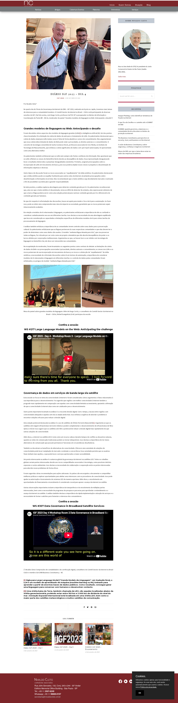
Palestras (96, 10)
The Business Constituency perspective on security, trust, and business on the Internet (134, 139)
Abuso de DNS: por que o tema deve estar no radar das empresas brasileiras (134, 152)
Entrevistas (115, 10)
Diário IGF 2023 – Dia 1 (33, 648)
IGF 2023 (60, 98)
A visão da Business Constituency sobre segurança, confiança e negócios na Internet (134, 145)
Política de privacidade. (148, 687)
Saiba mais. (122, 76)
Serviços (135, 10)
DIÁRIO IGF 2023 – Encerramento (93, 648)
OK (140, 693)
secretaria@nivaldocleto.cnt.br (48, 696)
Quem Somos (125, 5)
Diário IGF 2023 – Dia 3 (63, 647)
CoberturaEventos (77, 10)
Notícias (38, 10)
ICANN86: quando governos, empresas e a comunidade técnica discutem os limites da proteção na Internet (133, 131)
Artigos (57, 10)
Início (112, 5)
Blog (149, 5)
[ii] (94, 423)
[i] (80, 133)
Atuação (139, 5)
